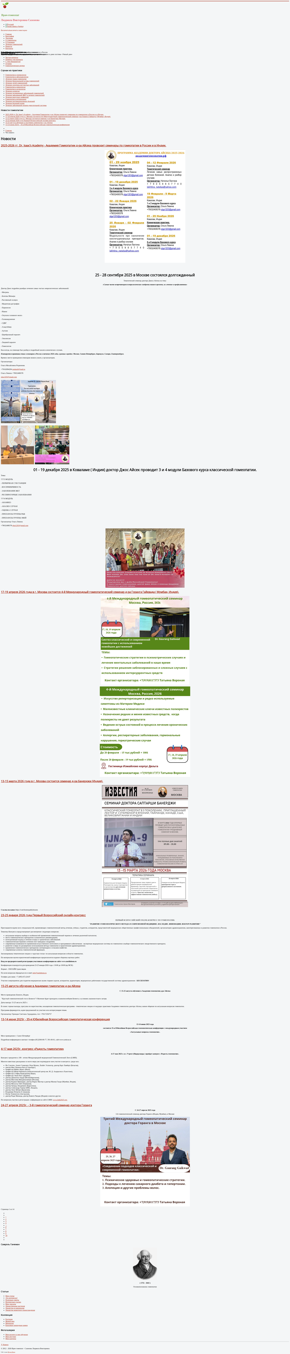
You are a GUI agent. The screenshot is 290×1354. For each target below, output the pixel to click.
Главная (8, 34)
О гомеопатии (10, 40)
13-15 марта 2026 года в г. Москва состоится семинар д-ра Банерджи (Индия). (52, 781)
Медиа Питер (11, 1352)
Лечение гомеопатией (13, 44)
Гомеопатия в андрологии (15, 89)
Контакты (9, 48)
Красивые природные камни (16, 1325)
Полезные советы (12, 1300)
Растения (8, 1319)
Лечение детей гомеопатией (16, 83)
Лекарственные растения (15, 1306)
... (6, 1225)
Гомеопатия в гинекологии (15, 75)
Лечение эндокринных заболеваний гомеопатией (24, 93)
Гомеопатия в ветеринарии (15, 99)
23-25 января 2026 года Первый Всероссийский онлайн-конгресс (43, 915)
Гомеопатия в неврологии (15, 87)
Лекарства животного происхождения (20, 1310)
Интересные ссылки (13, 1302)
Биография (9, 36)
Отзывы (8, 64)
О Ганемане (10, 42)
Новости (8, 46)
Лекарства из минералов (14, 1308)
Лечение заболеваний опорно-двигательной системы (26, 105)
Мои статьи (9, 1296)
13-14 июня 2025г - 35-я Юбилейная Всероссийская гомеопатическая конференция (55, 1019)
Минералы (9, 1323)
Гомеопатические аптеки (15, 66)
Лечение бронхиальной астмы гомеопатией (22, 81)
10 (6, 1236)
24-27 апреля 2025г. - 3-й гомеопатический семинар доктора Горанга (46, 1105)
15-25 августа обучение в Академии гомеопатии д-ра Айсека (40, 986)
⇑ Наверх (4, 1345)
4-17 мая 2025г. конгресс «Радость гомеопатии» (32, 1049)
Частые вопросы (11, 57)
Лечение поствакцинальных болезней (20, 101)
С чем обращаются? (13, 62)
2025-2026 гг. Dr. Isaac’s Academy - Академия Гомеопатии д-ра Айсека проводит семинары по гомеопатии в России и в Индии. (83, 145)
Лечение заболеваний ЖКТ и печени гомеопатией (25, 95)
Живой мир (9, 1321)
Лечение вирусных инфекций (17, 97)
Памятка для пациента (14, 60)
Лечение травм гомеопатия (15, 79)
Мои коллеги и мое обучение (16, 1335)
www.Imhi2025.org (60, 1100)
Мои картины (10, 1339)
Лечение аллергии (12, 91)
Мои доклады (10, 1304)
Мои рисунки (10, 1337)
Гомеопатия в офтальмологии (16, 77)
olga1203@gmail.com (9, 377)
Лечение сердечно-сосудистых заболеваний (22, 85)
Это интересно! (11, 1298)
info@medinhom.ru (40, 973)
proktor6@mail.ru (18, 369)
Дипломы (9, 38)
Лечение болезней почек (14, 103)
